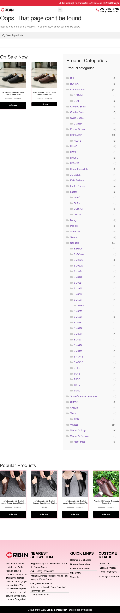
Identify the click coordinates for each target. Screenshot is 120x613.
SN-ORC (78, 362)
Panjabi (74, 225)
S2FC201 (79, 254)
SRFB (77, 368)
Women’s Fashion (79, 436)
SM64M (78, 351)
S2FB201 (75, 231)
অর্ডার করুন (13, 105)
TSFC (77, 379)
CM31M (78, 123)
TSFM (77, 385)
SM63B (78, 333)
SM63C (78, 339)
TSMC (77, 390)
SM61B (78, 322)
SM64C (78, 345)
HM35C (74, 157)
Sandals (74, 242)
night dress (79, 441)
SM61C (78, 328)
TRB (76, 419)
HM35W (74, 163)
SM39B (78, 294)
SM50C (78, 299)
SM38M (78, 288)
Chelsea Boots (78, 106)
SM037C (78, 260)
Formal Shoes (77, 129)
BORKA (74, 83)
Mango (73, 220)
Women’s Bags (78, 430)
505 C (77, 197)
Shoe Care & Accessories (83, 396)
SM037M (78, 265)
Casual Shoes (77, 89)
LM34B (77, 214)
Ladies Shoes (77, 186)
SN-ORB (78, 356)
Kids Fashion (77, 180)
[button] (60, 9)
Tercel (73, 413)
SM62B (74, 407)
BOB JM (78, 95)
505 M (77, 203)
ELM (76, 100)
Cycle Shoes (77, 118)
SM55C (78, 316)
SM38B (78, 282)
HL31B (77, 140)
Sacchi (73, 237)
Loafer (73, 191)
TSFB (77, 373)
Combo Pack (77, 112)
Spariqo (88, 609)
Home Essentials (79, 169)
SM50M (78, 311)
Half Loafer (76, 135)
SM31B (78, 271)
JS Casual (75, 174)
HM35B (74, 152)
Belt (72, 78)
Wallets (74, 424)
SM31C (78, 277)
